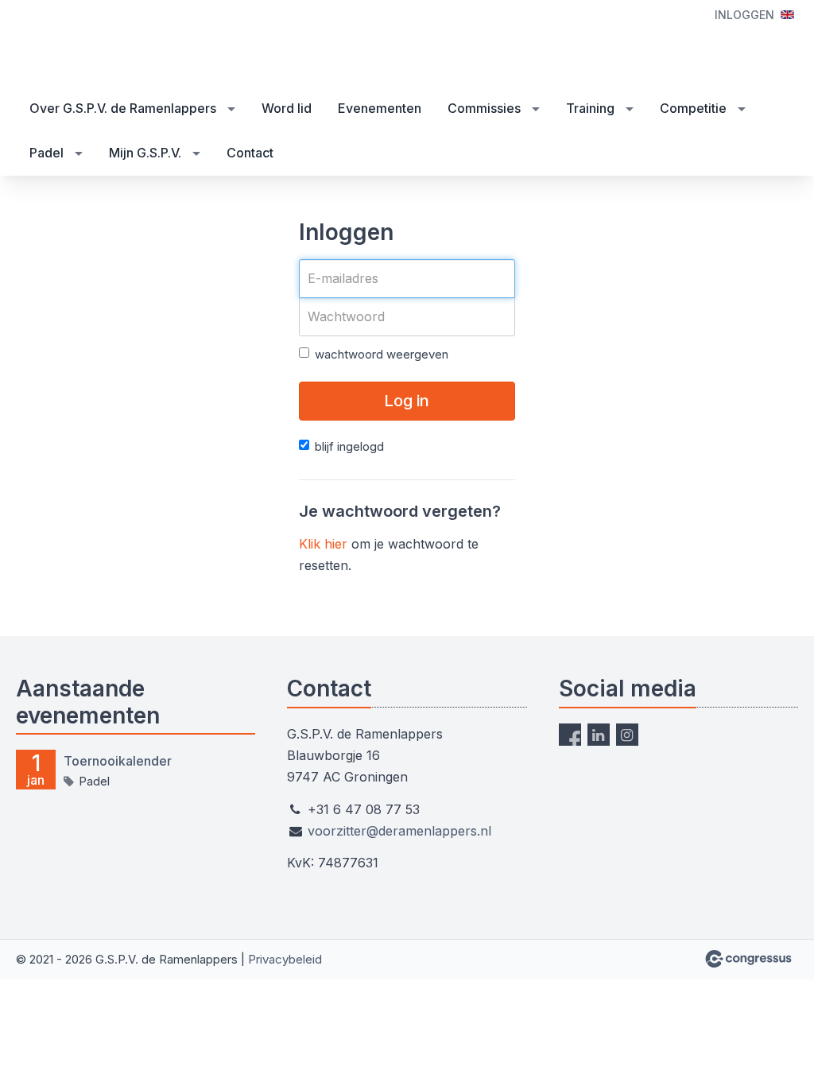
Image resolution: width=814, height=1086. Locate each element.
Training (590, 108)
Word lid (287, 108)
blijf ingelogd (349, 446)
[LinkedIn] (598, 734)
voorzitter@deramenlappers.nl (399, 831)
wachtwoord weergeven (381, 354)
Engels (787, 14)
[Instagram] (627, 734)
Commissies (484, 108)
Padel (46, 153)
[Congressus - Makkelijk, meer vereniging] (748, 959)
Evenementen (379, 108)
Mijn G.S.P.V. (145, 153)
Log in (406, 400)
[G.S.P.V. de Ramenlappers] (95, 44)
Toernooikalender (118, 761)
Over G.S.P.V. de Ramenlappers (122, 108)
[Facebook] (570, 734)
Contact (250, 153)
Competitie (693, 108)
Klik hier (323, 544)
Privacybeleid (285, 959)
